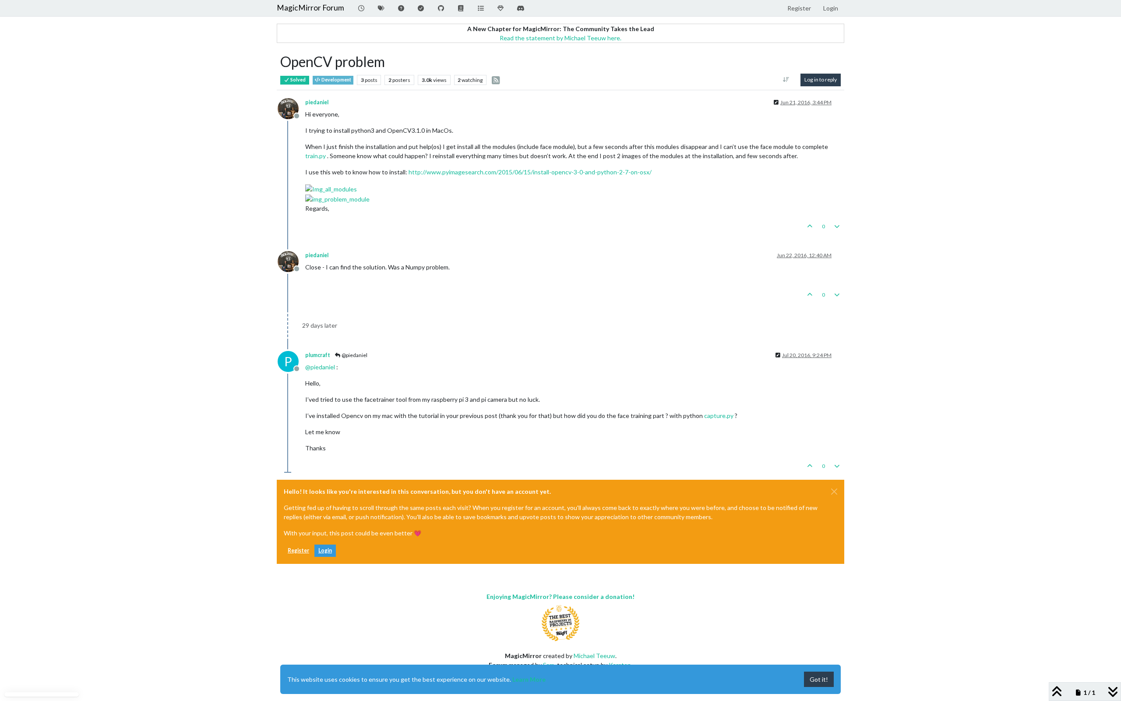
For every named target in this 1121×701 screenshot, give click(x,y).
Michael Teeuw (594, 655)
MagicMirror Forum (310, 7)
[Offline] (291, 107)
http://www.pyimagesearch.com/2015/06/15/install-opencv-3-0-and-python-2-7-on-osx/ (530, 172)
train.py (315, 155)
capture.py (718, 415)
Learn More (529, 679)
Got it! (819, 679)
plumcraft (317, 355)
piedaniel (316, 102)
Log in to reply (820, 79)
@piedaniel (354, 355)
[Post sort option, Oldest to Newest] (786, 80)
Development (336, 79)
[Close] (834, 491)
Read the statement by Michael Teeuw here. (560, 38)
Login (325, 550)
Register (298, 550)
